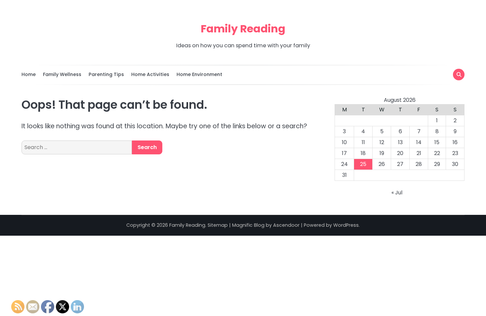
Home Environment (199, 74)
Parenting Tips (106, 74)
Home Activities (150, 74)
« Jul (396, 192)
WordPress (346, 225)
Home (28, 74)
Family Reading (243, 28)
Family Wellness (62, 74)
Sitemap (218, 225)
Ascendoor (286, 225)
